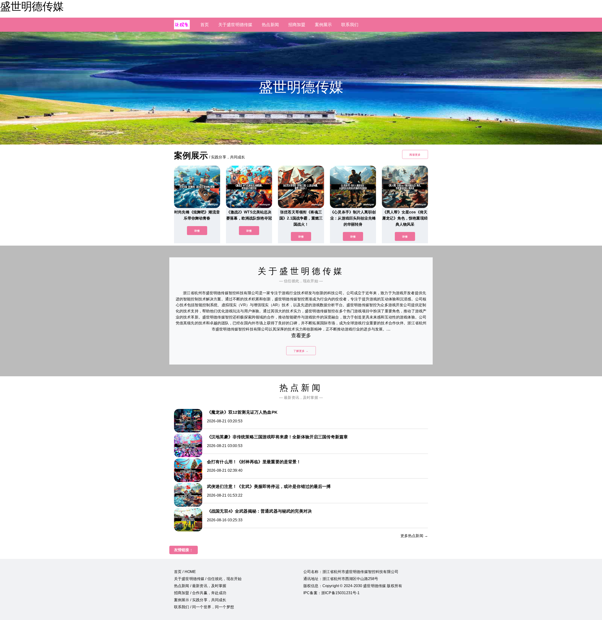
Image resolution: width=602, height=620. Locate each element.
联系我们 (349, 24)
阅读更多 (415, 154)
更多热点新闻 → (414, 536)
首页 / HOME (185, 572)
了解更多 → (301, 350)
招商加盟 (296, 24)
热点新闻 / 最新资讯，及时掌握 (200, 586)
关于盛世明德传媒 (235, 24)
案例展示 (323, 24)
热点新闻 (270, 24)
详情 (197, 230)
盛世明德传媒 (31, 6)
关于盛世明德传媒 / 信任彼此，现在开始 (208, 579)
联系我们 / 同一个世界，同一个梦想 (204, 607)
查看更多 (301, 335)
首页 (204, 24)
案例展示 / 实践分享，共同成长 (200, 600)
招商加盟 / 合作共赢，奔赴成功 (200, 593)
